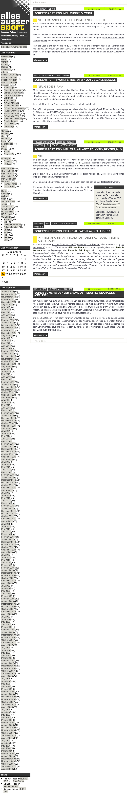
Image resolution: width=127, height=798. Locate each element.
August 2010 (7, 552)
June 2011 (6, 526)
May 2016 (5, 374)
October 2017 (7, 330)
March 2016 (6, 379)
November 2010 (8, 544)
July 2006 (5, 678)
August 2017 (7, 335)
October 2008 (7, 608)
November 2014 (8, 420)
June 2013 (6, 464)
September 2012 (8, 487)
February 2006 (8, 691)
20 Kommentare (94, 223)
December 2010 (8, 541)
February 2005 (8, 722)
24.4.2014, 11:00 (114, 223)
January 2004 (7, 755)
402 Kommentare (94, 289)
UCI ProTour (9, 186)
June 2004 (6, 743)
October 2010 (7, 547)
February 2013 (8, 474)
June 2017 (6, 340)
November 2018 (8, 296)
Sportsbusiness (8, 201)
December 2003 (8, 758)
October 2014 (7, 423)
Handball (5, 138)
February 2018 (8, 320)
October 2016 (7, 361)
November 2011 (8, 513)
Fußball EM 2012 (9, 74)
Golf (3, 136)
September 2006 (8, 673)
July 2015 (5, 399)
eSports (4, 71)
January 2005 (7, 725)
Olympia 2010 (7, 173)
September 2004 (8, 735)
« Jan (4, 281)
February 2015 (8, 412)
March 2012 (6, 503)
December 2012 (8, 479)
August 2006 (7, 676)
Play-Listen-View (8, 178)
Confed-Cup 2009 (12, 95)
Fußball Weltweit (11, 110)
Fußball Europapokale (14, 108)
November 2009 (8, 575)
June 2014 (6, 433)
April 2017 (6, 345)
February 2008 (8, 629)
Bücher (7, 151)
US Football (6, 214)
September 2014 (8, 425)
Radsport (5, 181)
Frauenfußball (10, 100)
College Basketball (12, 224)
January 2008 (7, 632)
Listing (4, 146)
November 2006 (8, 668)
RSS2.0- (24, 778)
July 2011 (5, 523)
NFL (5, 234)
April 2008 (6, 624)
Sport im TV (9, 154)
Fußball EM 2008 (11, 105)
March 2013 (6, 472)
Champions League (12, 90)
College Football (11, 227)
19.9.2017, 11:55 (114, 8)
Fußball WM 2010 (12, 115)
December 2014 (8, 417)
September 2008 (8, 611)
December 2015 (8, 387)
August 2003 (7, 768)
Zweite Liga (9, 126)
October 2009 (7, 577)
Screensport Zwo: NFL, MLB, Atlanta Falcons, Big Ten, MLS (78, 149)
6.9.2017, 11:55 (114, 75)
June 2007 (6, 650)
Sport (3, 198)
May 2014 (5, 435)
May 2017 (5, 343)
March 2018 (6, 317)
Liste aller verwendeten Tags (14, 46)
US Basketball (7, 211)
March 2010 (6, 565)
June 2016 (6, 371)
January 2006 (7, 694)
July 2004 (5, 740)
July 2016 (5, 368)
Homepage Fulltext (8, 32)
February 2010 (8, 567)
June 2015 (6, 402)
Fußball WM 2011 (9, 77)
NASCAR (8, 163)
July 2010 (5, 554)
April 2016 (6, 376)
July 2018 (5, 307)
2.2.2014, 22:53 (114, 289)
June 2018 (6, 309)
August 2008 (7, 614)
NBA (6, 232)
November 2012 (8, 482)
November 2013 (8, 451)
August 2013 (7, 459)
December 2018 (8, 294)
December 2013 (8, 448)
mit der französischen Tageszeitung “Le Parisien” (76, 244)
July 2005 (5, 709)
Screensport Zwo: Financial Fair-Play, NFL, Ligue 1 (72, 231)
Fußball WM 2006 (12, 113)
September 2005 (8, 704)
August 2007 (7, 644)
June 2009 (6, 588)
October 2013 (7, 454)
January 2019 (7, 291)
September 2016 (8, 363)
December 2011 (8, 510)
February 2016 (8, 381)
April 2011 (6, 531)
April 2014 (6, 438)
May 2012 (5, 498)
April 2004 (6, 748)
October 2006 (7, 670)
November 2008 (8, 606)
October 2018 (7, 299)
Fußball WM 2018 (9, 82)
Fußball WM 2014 (9, 79)
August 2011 (7, 521)
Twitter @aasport (7, 39)
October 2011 (7, 516)
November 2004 (8, 730)
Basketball (6, 56)
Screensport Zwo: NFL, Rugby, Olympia (63, 13)
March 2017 (6, 348)
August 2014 (7, 428)
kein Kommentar (94, 8)
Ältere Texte (40, 2)
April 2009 (6, 593)
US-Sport (5, 216)
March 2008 (6, 626)
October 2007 (7, 639)
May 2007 (5, 652)
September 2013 (8, 456)
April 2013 (6, 469)
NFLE (6, 237)
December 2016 (8, 356)
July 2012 (5, 492)
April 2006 (6, 686)
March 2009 (6, 595)
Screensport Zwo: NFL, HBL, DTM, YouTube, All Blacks (75, 79)
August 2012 (7, 490)
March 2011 (6, 534)
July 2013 (5, 461)
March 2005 (6, 719)
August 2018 (7, 304)
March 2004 (6, 750)
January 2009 (7, 601)
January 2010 (7, 570)
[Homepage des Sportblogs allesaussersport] (15, 15)
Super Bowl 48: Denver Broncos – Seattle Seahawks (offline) (74, 294)
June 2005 (6, 712)
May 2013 (5, 467)
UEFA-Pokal (9, 123)
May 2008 (5, 621)
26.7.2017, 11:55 (114, 141)
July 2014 (5, 430)
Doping (4, 66)
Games (4, 130)
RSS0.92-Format (11, 786)
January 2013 (7, 477)
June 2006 (6, 681)
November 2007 (8, 637)
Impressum (22, 32)
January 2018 (7, 322)
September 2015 (8, 394)
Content (4, 61)
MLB (6, 229)
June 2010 (6, 557)
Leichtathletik (7, 143)
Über (23, 36)
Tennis (4, 203)
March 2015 (6, 410)
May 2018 (5, 312)
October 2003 (7, 763)
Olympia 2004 (7, 168)
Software (5, 196)
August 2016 (7, 366)
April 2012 (6, 500)
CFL (5, 221)
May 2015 (5, 405)
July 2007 (5, 647)
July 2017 (5, 338)
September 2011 (8, 518)
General (5, 133)
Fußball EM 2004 (11, 103)
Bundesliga (9, 87)
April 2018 (6, 314)
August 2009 (7, 583)
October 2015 (7, 392)
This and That (7, 206)
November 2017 (8, 327)
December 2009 (8, 572)
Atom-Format (18, 781)
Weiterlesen (39, 60)
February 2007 (8, 660)
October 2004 (7, 732)
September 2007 (8, 642)
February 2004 (8, 753)
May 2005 (5, 714)
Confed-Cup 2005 (12, 92)
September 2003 (8, 766)
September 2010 (8, 549)
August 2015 (7, 397)
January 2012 (7, 508)
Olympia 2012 (7, 176)
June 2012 (6, 495)
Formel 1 (8, 161)
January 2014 (7, 446)
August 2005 (7, 707)
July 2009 (5, 585)
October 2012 (7, 485)
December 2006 (8, 665)
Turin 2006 (6, 208)
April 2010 (6, 562)
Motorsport (6, 158)
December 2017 (8, 325)
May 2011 (5, 528)
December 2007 (8, 634)
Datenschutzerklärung (9, 36)
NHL (6, 239)
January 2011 (7, 539)
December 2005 (8, 696)
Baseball (8, 219)
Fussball (5, 84)
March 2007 (6, 657)
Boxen (4, 59)
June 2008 (6, 619)
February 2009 (8, 598)
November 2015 (8, 389)
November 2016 (8, 358)
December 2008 (8, 603)
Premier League (11, 121)
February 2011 (8, 536)
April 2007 (6, 655)
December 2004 (8, 727)
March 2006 (6, 688)
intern (3, 141)
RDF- (5, 781)
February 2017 (8, 350)
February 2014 (8, 443)
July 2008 (5, 616)
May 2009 (5, 590)
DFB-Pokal (8, 97)
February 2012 (8, 505)
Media (4, 148)
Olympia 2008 (7, 170)
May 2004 (5, 745)
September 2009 (8, 580)
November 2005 (8, 699)
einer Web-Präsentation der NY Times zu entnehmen (108, 204)
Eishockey (6, 69)
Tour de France (10, 183)
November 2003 (8, 761)
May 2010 (5, 559)
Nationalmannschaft (13, 118)
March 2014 (6, 441)
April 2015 (6, 407)
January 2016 (7, 384)
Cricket (4, 64)
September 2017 (8, 332)
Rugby (4, 190)
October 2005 (7, 701)
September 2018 (8, 301)
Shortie (4, 193)
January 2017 (7, 353)
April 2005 (6, 717)
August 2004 (7, 737)
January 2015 (7, 415)
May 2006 (5, 683)
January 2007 (7, 663)
